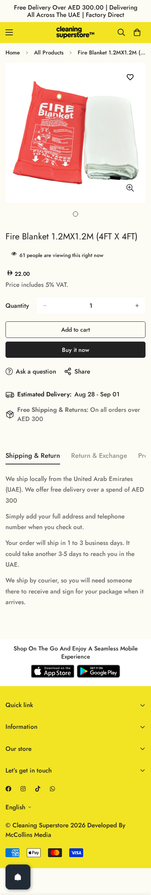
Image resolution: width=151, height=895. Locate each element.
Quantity (17, 305)
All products (48, 53)
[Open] (17, 876)
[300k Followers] (8, 789)
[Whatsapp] (52, 789)
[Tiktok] (38, 789)
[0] (137, 32)
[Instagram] (23, 789)
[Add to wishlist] (130, 77)
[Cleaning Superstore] (75, 32)
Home (12, 53)
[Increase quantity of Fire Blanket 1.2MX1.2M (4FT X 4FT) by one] (137, 305)
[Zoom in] (130, 187)
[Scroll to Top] (137, 856)
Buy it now (75, 350)
